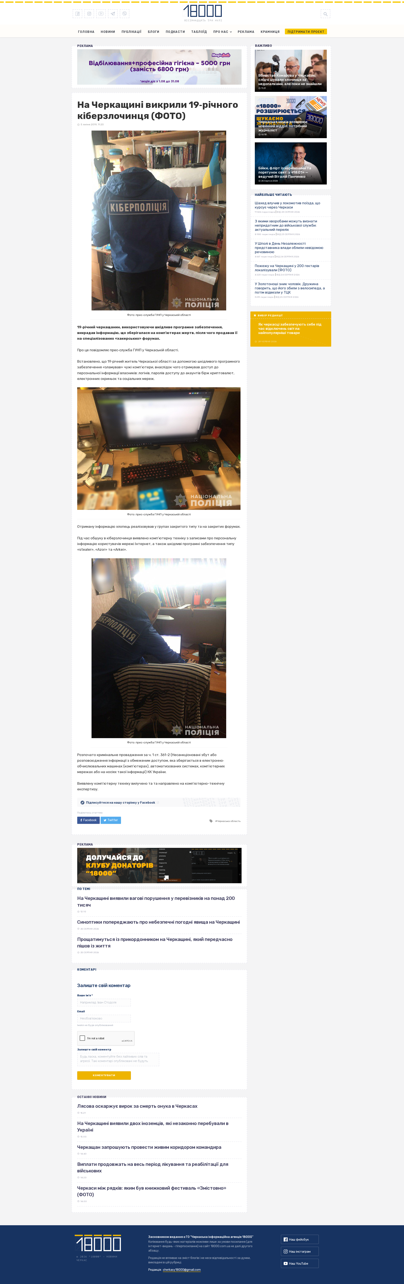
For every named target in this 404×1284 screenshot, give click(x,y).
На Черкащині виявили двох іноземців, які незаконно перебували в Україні (153, 1127)
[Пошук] (325, 13)
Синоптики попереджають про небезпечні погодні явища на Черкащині (158, 922)
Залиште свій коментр (94, 1049)
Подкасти (175, 32)
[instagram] (89, 13)
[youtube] (101, 13)
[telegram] (113, 13)
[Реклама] (159, 67)
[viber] (124, 13)
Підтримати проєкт (306, 32)
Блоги (153, 32)
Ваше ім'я (85, 995)
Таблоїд (199, 32)
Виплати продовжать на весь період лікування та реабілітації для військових (152, 1167)
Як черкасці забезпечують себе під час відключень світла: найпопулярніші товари (290, 328)
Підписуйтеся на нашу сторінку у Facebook (120, 802)
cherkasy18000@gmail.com (182, 1270)
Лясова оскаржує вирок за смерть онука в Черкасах (137, 1106)
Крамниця (270, 32)
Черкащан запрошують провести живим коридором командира (149, 1147)
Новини (108, 32)
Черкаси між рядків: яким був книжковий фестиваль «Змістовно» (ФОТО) (151, 1191)
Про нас (221, 32)
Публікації (132, 32)
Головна (86, 32)
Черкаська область (229, 821)
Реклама (246, 32)
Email (81, 1011)
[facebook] (77, 13)
